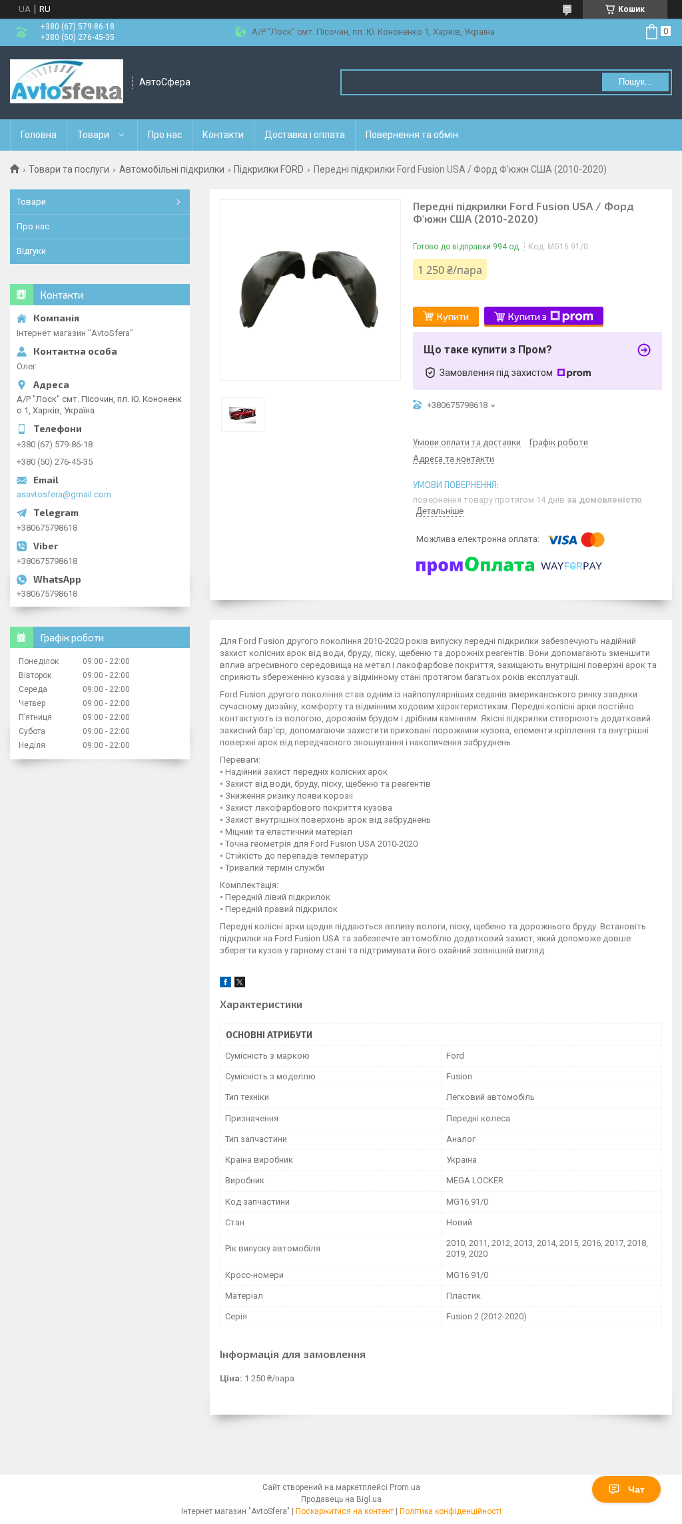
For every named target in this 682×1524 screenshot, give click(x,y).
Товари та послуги (69, 169)
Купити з (527, 316)
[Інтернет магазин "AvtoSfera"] (66, 82)
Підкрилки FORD (269, 169)
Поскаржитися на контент (345, 1511)
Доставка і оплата (304, 134)
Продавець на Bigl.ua (341, 1499)
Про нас (165, 134)
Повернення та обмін (412, 134)
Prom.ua (405, 1487)
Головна (39, 134)
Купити (453, 316)
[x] (239, 984)
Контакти (223, 134)
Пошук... (636, 82)
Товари (93, 134)
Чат (636, 1489)
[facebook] (225, 984)
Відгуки (31, 251)
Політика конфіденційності (451, 1511)
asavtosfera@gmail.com (64, 494)
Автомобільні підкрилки (171, 169)
